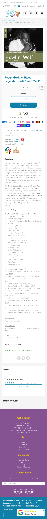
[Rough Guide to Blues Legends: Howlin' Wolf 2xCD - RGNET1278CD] (23, 48)
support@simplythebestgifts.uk (32, 6)
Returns (23, 462)
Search (23, 442)
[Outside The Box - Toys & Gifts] (20, 515)
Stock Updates (23, 449)
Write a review (23, 386)
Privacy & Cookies (23, 467)
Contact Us (23, 445)
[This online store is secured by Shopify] (23, 113)
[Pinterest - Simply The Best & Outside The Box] (20, 491)
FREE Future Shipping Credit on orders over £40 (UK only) (19, 2)
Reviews (6, 369)
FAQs (24, 465)
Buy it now (23, 105)
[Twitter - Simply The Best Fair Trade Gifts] (15, 491)
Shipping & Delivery (23, 460)
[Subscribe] (42, 483)
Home (3, 20)
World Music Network (20, 142)
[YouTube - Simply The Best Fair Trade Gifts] (31, 491)
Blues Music (11, 20)
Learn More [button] (8, 509)
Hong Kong (16, 139)
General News (23, 447)
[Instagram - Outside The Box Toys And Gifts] (26, 491)
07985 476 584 (11, 6)
